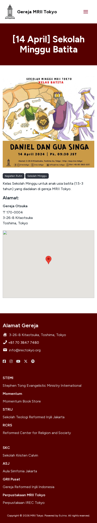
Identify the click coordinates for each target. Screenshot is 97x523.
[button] (85, 11)
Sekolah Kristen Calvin (20, 455)
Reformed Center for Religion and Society (37, 433)
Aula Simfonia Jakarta (20, 471)
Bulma (63, 515)
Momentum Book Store (22, 401)
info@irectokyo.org (25, 350)
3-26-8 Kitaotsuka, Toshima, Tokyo (37, 335)
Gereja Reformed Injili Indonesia (28, 487)
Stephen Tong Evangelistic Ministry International (42, 385)
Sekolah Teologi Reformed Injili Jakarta (34, 417)
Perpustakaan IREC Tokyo (24, 502)
